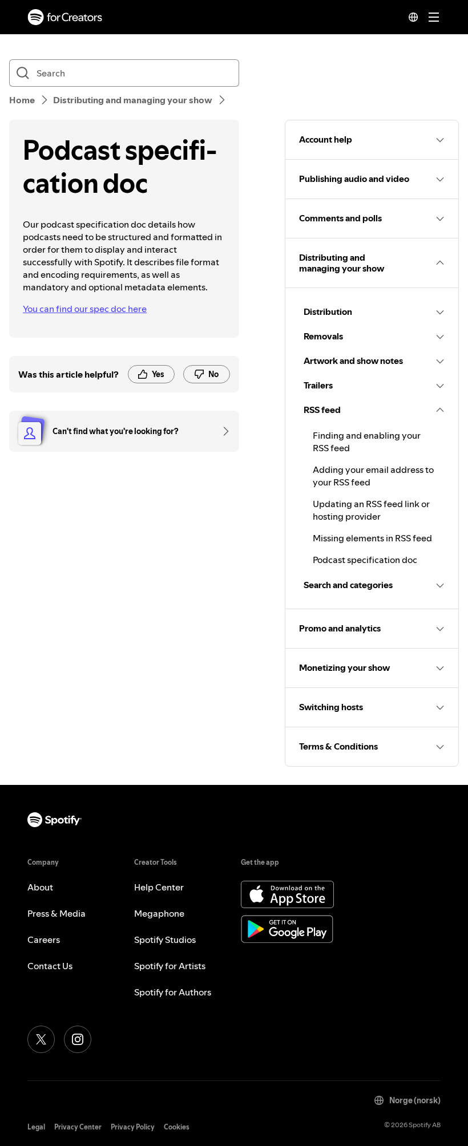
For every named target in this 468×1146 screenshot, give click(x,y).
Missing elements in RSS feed (372, 538)
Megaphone (159, 913)
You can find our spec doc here (85, 308)
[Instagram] (77, 1039)
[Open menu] (434, 17)
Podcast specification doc (365, 559)
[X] (41, 1039)
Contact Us (49, 965)
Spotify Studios (165, 939)
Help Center (159, 887)
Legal (36, 1127)
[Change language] (413, 17)
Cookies (176, 1127)
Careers (43, 939)
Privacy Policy (133, 1127)
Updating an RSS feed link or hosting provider (371, 510)
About (40, 887)
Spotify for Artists (169, 965)
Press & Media (56, 913)
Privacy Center (78, 1127)
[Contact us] (222, 431)
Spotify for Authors (172, 992)
